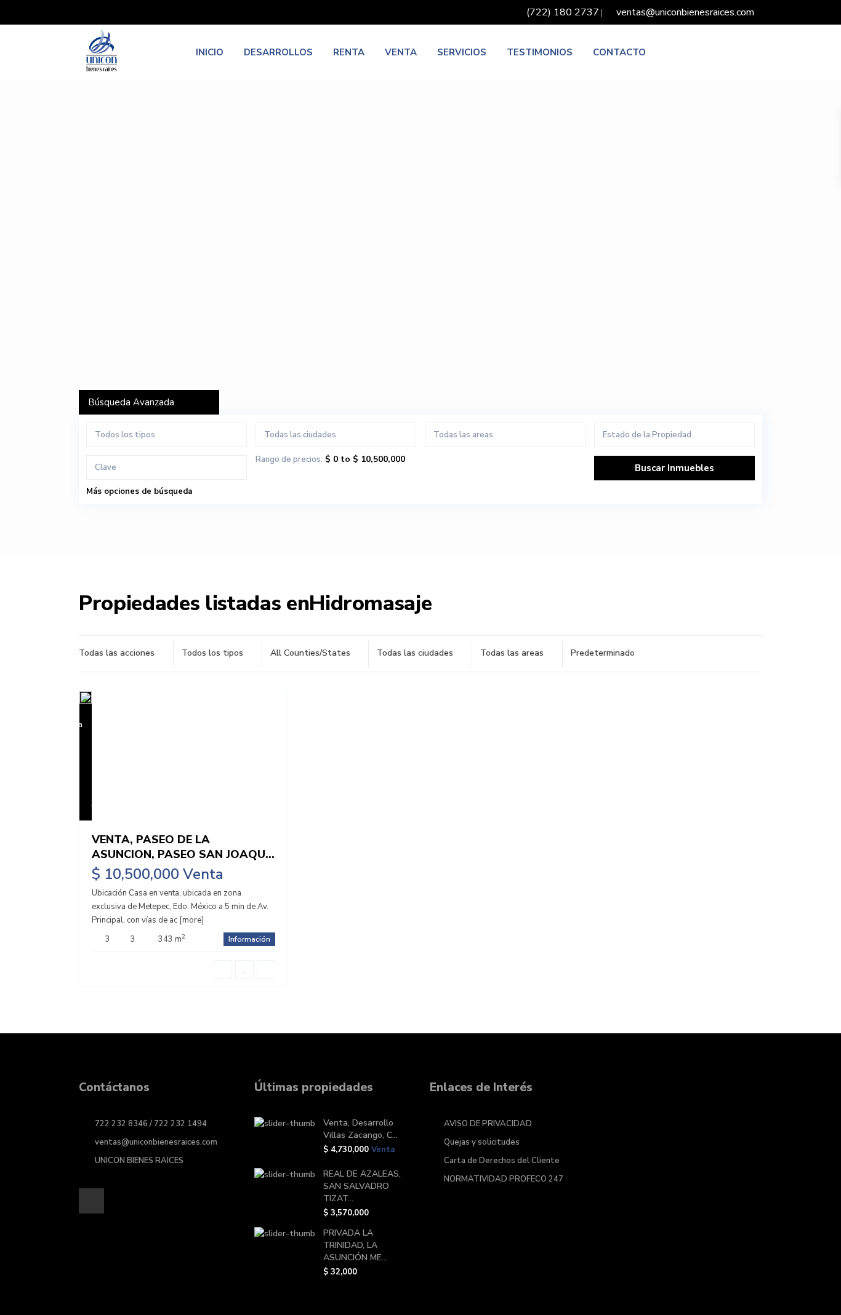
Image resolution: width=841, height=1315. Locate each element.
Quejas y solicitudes (482, 1142)
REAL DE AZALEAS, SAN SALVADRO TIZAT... (362, 1186)
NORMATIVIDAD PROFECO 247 (503, 1179)
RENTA (348, 52)
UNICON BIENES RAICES (139, 1160)
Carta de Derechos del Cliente (502, 1160)
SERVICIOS (461, 52)
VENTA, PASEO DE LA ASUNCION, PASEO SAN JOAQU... (183, 846)
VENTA (401, 52)
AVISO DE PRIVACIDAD (488, 1123)
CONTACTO (619, 52)
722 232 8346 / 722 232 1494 (151, 1123)
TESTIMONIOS (540, 52)
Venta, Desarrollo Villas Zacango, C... (360, 1129)
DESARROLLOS (278, 52)
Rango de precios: (289, 460)
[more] (191, 920)
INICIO (209, 52)
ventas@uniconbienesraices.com (156, 1142)
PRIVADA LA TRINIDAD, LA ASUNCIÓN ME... (355, 1245)
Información (249, 939)
